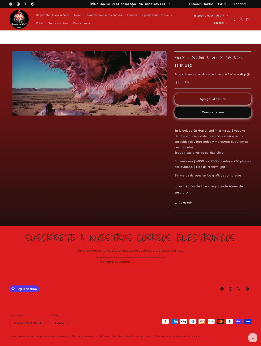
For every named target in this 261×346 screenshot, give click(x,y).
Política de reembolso (83, 336)
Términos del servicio (137, 336)
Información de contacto (187, 336)
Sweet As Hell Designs (31, 336)
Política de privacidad (110, 336)
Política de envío (161, 336)
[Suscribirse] (160, 261)
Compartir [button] (185, 202)
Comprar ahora (213, 112)
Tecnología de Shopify (56, 336)
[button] (156, 15)
